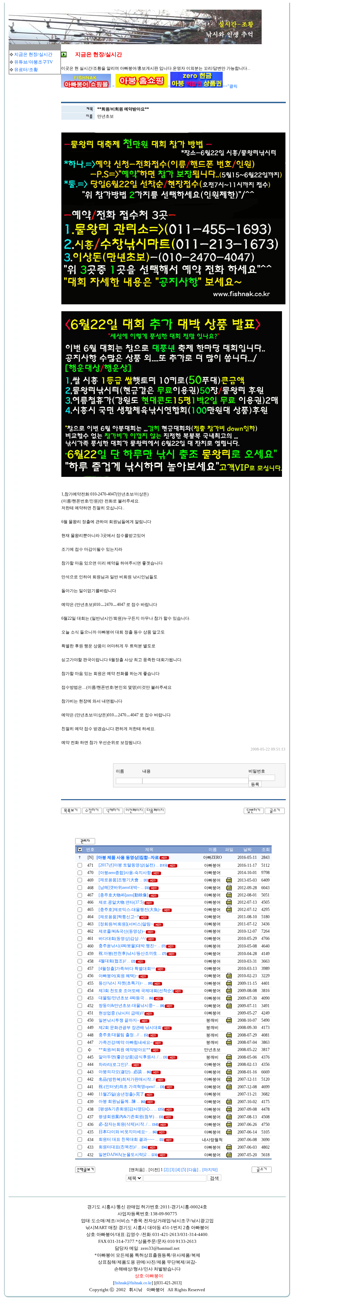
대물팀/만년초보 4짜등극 (126, 997)
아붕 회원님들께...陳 (122, 1101)
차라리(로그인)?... (115, 1064)
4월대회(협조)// (117, 961)
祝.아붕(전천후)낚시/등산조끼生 (132, 953)
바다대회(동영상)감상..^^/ (122, 938)
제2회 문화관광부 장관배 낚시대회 (130, 1027)
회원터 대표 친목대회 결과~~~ (131, 1139)
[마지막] (210, 1169)
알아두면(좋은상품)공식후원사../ (133, 1056)
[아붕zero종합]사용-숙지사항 (125, 872)
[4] (177, 1169)
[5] (183, 1169)
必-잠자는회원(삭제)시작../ (128, 1124)
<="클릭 (230, 86)
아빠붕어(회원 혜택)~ (118, 975)
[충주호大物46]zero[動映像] (123, 895)
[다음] (192, 1169)
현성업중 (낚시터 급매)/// (121, 1013)
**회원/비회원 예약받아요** (124, 1049)
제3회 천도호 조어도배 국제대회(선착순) (136, 990)
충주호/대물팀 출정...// (123, 1034)
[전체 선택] (80, 850)
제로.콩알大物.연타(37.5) (121, 902)
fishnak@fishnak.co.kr (133, 1282)
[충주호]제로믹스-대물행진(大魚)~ (130, 909)
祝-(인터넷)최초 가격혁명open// (131, 1086)
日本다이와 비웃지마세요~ (128, 1131)
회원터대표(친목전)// (123, 1147)
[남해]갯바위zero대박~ (124, 887)
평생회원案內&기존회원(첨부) (131, 1116)
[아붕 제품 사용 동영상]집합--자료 (128, 857)
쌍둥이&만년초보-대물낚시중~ (131, 1005)
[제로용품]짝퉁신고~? (119, 916)
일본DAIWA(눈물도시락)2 (128, 1154)
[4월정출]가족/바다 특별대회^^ (127, 968)
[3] (172, 1169)
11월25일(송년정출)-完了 (121, 1094)
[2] (166, 1169)
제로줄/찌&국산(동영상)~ (122, 931)
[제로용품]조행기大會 (123, 879)
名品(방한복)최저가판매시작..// (127, 1079)
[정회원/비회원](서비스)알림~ (126, 924)
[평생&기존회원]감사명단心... (131, 1109)
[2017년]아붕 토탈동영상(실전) (133, 865)
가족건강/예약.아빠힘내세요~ (126, 1042)
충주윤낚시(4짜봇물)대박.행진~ (132, 945)
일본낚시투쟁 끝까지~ (119, 1020)
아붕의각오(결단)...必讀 (125, 1071)
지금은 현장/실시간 (33, 54)
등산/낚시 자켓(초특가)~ (125, 983)
